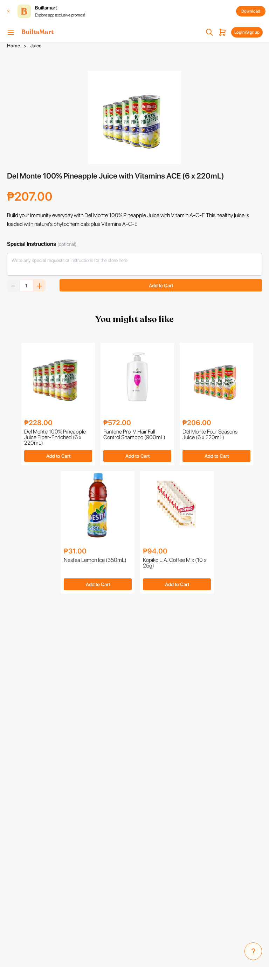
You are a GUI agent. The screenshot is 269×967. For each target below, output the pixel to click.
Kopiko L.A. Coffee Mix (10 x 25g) (174, 563)
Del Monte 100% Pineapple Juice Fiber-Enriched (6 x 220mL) (55, 437)
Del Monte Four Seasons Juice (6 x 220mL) (209, 435)
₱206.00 (196, 422)
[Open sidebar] (11, 32)
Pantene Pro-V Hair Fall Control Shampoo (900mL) (134, 435)
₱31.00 (75, 551)
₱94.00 (155, 551)
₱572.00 (117, 422)
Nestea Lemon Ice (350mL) (95, 560)
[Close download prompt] (8, 11)
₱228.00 (38, 422)
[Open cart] (222, 32)
